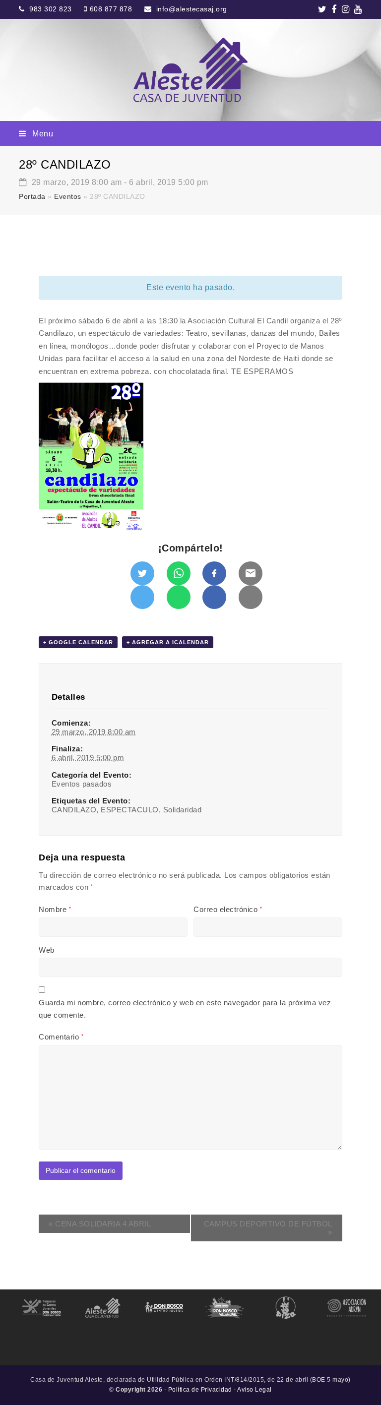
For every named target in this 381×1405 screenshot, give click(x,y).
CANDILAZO (74, 809)
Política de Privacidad (200, 1389)
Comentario (61, 1037)
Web (47, 950)
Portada (32, 196)
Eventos (67, 196)
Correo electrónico (227, 909)
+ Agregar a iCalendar (168, 642)
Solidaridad (182, 809)
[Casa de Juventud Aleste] (190, 70)
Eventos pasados (82, 784)
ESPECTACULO (130, 809)
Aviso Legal (254, 1389)
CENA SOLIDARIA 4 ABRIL (100, 1224)
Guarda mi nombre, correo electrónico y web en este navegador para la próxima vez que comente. (185, 1008)
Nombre (55, 909)
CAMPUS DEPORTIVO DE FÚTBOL (268, 1228)
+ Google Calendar (78, 642)
